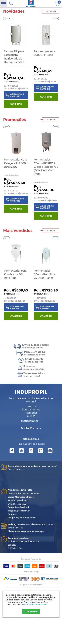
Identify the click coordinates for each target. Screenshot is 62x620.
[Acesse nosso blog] (50, 450)
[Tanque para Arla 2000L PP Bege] (46, 35)
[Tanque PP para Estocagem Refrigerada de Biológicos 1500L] (16, 35)
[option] (16, 65)
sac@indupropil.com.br (19, 500)
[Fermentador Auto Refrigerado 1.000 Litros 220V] (16, 143)
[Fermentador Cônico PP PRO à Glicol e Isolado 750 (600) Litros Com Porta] (46, 143)
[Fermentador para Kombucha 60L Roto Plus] (16, 254)
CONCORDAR (31, 611)
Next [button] (56, 18)
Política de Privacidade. (35, 604)
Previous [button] (6, 18)
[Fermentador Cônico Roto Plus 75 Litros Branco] (46, 254)
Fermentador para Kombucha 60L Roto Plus (15, 274)
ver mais (51, 11)
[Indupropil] (31, 3)
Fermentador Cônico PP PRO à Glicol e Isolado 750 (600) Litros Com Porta (46, 167)
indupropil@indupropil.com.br (22, 517)
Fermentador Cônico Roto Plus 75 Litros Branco (44, 274)
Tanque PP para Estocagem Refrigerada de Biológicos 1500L (14, 57)
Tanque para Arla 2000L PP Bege (44, 53)
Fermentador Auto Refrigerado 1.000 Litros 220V (15, 163)
